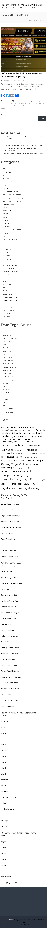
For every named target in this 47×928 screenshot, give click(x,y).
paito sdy (6, 383)
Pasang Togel (7, 259)
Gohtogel (6, 217)
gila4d (3, 756)
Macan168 (7, 101)
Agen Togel (18, 430)
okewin (4, 815)
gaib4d (3, 745)
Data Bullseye (8, 332)
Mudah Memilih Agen (9, 683)
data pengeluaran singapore (13, 201)
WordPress (24, 924)
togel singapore (11, 488)
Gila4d (5, 214)
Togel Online (7, 313)
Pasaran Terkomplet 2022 (11, 545)
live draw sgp (17, 453)
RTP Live (6, 278)
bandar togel (35, 433)
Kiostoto (6, 233)
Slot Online (7, 291)
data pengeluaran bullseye (12, 194)
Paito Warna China (9, 367)
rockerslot (5, 803)
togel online (33, 484)
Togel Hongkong (8, 310)
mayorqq (41, 453)
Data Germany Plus (10, 338)
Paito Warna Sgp (8, 377)
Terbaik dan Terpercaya (10, 636)
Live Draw (6, 236)
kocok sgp (6, 399)
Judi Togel (6, 227)
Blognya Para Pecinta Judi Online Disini (22, 5)
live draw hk (5, 453)
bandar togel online (39, 101)
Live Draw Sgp (8, 361)
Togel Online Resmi (8, 539)
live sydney (7, 249)
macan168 (17, 103)
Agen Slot (6, 178)
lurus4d (5, 252)
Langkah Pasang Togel (10, 700)
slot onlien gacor (18, 471)
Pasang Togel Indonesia (10, 671)
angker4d (6, 185)
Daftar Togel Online (8, 618)
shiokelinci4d (6, 791)
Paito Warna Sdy (8, 373)
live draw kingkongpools (11, 380)
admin (21, 80)
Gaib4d (5, 207)
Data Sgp (6, 348)
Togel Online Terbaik (9, 665)
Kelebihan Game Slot (9, 601)
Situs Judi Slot (6, 572)
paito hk (6, 389)
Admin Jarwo (7, 172)
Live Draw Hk (7, 354)
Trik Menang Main (8, 706)
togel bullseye (8, 307)
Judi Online (7, 220)
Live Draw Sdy (8, 357)
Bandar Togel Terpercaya (33, 437)
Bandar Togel (7, 188)
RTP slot (6, 281)
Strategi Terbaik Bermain (11, 648)
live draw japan (8, 412)
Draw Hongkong (8, 204)
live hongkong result (10, 246)
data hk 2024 (7, 405)
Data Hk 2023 (7, 341)
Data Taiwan (7, 351)
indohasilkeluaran (7, 103)
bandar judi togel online (23, 101)
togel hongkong (12, 483)
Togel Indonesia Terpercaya (12, 677)
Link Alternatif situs (8, 624)
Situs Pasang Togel (8, 578)
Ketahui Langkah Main (10, 689)
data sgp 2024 (8, 402)
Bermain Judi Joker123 (10, 654)
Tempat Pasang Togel (10, 297)
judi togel (7, 449)
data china (26, 439)
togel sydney (31, 488)
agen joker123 (28, 427)
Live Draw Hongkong (10, 239)
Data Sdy (6, 344)
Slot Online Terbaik (8, 551)
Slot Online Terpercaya (10, 522)
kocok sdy (6, 396)
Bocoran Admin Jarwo (9, 557)
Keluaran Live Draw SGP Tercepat (14, 230)
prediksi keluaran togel (11, 265)
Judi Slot (6, 223)
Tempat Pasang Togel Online (27, 106)
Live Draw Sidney (9, 243)
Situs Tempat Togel (8, 566)
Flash (24, 922)
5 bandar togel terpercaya (11, 427)
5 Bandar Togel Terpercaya (12, 169)
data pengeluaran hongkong (13, 198)
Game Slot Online (8, 589)
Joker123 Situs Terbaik (9, 642)
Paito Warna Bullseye (10, 364)
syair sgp (4, 821)
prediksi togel (7, 468)
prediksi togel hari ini (10, 268)
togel (5, 304)
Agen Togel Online (9, 182)
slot (4, 288)
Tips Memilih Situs (8, 630)
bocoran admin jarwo (10, 191)
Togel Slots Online (8, 533)
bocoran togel (6, 439)
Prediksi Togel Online (10, 271)
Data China (7, 335)
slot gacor (39, 103)
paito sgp (6, 386)
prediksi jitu (33, 465)
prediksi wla (7, 275)
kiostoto (31, 449)
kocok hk (6, 393)
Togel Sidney (7, 316)
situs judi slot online (31, 468)
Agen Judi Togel (7, 430)
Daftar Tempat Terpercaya (11, 583)
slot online (13, 106)
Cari (2, 115)
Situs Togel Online (8, 510)
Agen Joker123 (8, 175)
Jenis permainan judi (9, 595)
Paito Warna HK (20, 461)
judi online (34, 445)
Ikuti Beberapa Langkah (10, 613)
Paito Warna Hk (8, 370)
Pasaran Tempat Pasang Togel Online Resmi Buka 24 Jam (23, 154)
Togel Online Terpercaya (10, 516)
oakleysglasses (12, 457)
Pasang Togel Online (28, 103)
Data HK (21, 442)
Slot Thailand (7, 294)
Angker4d (40, 430)
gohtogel (4, 780)
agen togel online (29, 430)
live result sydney (31, 453)
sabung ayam (7, 284)
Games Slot (7, 210)
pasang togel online (9, 797)
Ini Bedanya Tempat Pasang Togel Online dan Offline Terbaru (24, 145)
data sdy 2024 (8, 409)
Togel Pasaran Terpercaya (11, 527)
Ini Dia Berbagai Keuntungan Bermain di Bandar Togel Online (24, 142)
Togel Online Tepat (8, 694)
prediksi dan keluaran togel (12, 262)
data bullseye (16, 439)
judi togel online (19, 450)
